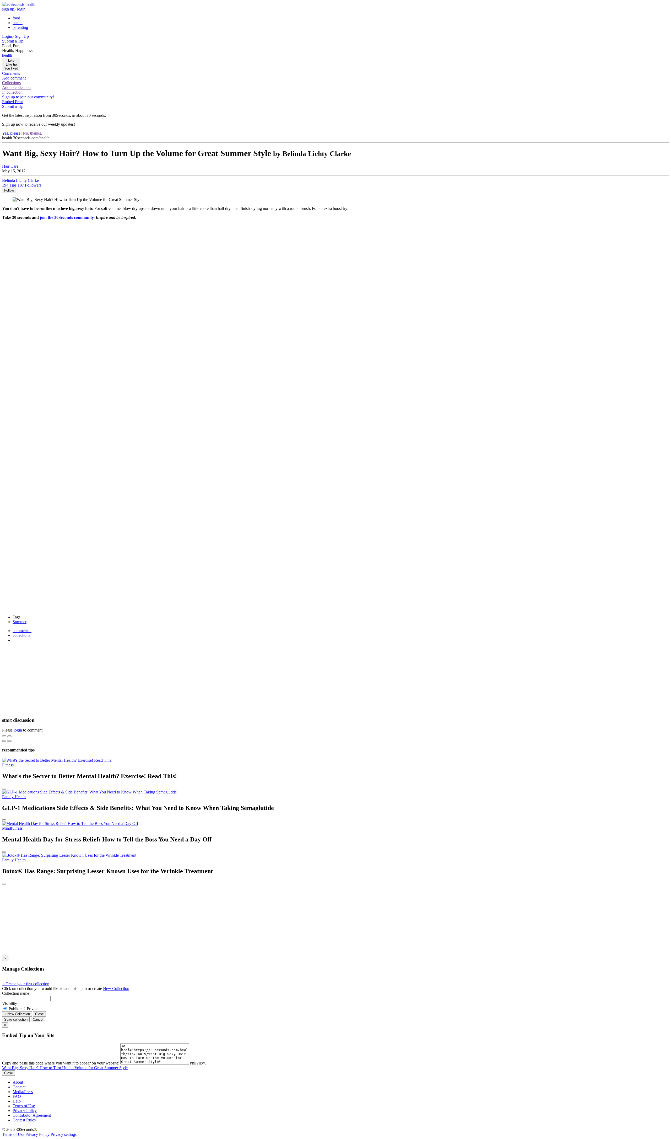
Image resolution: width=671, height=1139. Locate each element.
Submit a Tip (12, 41)
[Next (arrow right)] (9, 741)
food (16, 18)
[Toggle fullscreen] (9, 736)
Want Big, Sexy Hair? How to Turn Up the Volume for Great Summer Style (65, 1068)
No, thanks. (32, 133)
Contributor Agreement (32, 1115)
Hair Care (10, 166)
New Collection (116, 988)
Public (14, 1008)
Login (7, 36)
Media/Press (23, 1091)
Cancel (38, 1019)
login (21, 9)
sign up (8, 9)
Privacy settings (64, 1134)
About (18, 1082)
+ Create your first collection (25, 984)
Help (17, 1101)
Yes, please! (12, 133)
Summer (19, 621)
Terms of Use (24, 1106)
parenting (20, 27)
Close (39, 1014)
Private (32, 1008)
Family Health (14, 796)
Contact (19, 1087)
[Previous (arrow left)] (4, 741)
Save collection (16, 1019)
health (18, 22)
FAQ (17, 1096)
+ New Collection (17, 1014)
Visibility (9, 1003)
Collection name (15, 993)
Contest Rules (24, 1120)
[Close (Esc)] (4, 736)
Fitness (8, 765)
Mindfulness (12, 828)
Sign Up (22, 36)
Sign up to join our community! (28, 97)
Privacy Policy (25, 1110)
